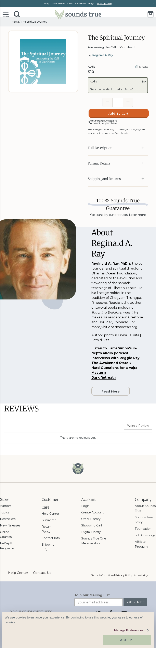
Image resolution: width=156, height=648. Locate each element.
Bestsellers (7, 519)
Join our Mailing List (92, 595)
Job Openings (145, 535)
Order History (91, 519)
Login (85, 506)
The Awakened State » (111, 363)
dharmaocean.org (122, 327)
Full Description (100, 148)
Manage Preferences (129, 630)
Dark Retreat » (103, 377)
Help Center (50, 513)
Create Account (92, 512)
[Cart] (150, 14)
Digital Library (91, 532)
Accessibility (141, 575)
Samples (143, 67)
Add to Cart (118, 113)
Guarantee (49, 520)
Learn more (137, 215)
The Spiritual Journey (34, 21)
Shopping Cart (91, 525)
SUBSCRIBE (135, 602)
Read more (111, 391)
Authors (5, 506)
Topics (4, 512)
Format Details (99, 163)
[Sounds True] (78, 14)
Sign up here (104, 3)
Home (15, 21)
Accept (127, 640)
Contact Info (51, 538)
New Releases (10, 525)
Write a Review (138, 426)
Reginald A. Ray (102, 55)
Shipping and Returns (104, 179)
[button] (5, 14)
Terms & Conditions (102, 575)
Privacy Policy (123, 575)
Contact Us (42, 573)
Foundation (143, 529)
